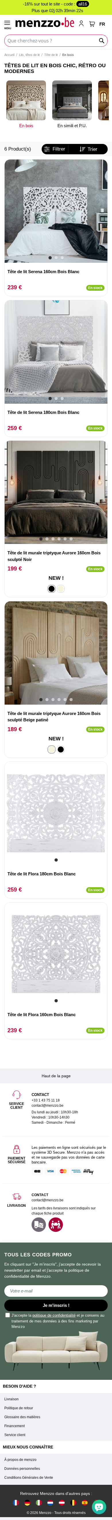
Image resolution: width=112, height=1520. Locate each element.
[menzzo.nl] (50, 1503)
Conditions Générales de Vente (28, 1478)
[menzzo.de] (27, 1503)
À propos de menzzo (20, 1460)
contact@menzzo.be (47, 1200)
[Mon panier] (92, 23)
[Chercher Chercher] (102, 41)
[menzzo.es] (85, 1503)
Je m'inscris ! (56, 1305)
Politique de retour (18, 1408)
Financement (14, 1426)
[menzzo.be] (73, 1503)
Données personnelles (22, 1469)
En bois (26, 125)
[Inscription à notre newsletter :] (56, 1291)
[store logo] (44, 22)
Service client (14, 1435)
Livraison (11, 1399)
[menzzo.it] (39, 1503)
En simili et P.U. (72, 125)
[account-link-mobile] (82, 24)
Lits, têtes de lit (29, 55)
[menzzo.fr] (16, 1503)
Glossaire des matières (22, 1417)
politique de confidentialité (54, 1315)
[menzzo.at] (62, 1503)
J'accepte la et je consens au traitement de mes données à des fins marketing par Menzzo (57, 1321)
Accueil (9, 55)
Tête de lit (51, 55)
